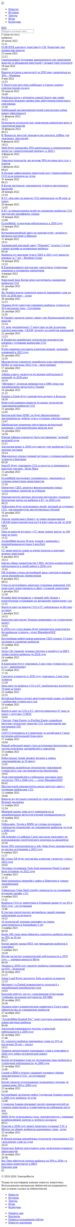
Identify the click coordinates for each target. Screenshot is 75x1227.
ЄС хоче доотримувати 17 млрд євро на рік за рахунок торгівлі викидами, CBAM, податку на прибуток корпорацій (37, 329)
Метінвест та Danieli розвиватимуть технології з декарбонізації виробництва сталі (30, 986)
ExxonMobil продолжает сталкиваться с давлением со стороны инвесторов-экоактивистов (33, 480)
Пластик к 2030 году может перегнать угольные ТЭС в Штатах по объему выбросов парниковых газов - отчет (34, 1128)
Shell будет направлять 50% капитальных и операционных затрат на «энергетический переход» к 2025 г (36, 149)
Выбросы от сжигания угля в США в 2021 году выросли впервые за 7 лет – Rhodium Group (35, 256)
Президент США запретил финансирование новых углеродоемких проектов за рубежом (31, 489)
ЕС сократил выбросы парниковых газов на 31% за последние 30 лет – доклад (31, 1043)
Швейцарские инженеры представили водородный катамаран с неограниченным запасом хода (31, 426)
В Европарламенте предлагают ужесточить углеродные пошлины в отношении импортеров (34, 269)
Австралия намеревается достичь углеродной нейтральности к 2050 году (28, 1030)
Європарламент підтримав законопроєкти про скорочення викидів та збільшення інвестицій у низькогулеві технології (36, 61)
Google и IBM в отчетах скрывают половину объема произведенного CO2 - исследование (32, 1074)
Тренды (12, 15)
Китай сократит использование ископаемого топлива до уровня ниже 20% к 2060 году (35, 1084)
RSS (3, 27)
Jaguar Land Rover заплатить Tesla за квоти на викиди (33, 978)
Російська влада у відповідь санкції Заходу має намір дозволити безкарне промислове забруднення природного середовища (35, 100)
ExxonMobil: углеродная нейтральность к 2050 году (32, 223)
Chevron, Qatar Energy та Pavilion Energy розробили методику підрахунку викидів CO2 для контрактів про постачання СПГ (33, 723)
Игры (11, 18)
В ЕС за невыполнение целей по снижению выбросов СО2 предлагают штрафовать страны (36, 212)
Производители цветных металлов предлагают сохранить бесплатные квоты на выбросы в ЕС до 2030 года (35, 498)
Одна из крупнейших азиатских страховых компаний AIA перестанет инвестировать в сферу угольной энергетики (36, 587)
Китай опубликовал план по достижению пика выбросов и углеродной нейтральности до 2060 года (36, 1062)
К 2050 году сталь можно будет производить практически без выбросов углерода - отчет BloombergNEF (35, 631)
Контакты (14, 1216)
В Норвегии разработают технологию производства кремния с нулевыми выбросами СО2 (32, 341)
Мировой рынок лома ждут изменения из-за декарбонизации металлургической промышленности (33, 813)
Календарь (14, 21)
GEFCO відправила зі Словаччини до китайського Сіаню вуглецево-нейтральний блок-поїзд (35, 734)
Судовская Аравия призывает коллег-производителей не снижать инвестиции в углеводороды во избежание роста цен (35, 1107)
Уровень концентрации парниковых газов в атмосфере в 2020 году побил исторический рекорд (35, 1052)
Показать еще (9, 1166)
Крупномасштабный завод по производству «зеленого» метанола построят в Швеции (34, 234)
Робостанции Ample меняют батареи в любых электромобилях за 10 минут (28, 760)
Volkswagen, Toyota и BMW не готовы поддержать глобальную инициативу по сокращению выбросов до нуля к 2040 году (36, 827)
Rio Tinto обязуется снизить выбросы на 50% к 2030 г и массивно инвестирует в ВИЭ (34, 1162)
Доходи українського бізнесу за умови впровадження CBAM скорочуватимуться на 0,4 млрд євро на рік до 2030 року (36, 522)
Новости (13, 9)
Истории (13, 12)
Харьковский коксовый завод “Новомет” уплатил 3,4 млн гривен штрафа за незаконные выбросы (35, 247)
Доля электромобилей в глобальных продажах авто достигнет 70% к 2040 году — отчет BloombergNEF (32, 778)
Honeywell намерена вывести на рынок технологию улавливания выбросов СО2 (32, 404)
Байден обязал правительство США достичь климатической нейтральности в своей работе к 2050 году (37, 565)
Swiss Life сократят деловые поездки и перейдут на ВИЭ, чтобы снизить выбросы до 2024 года (35, 653)
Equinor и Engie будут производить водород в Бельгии (33, 396)
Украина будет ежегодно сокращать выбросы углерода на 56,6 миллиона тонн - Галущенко (35, 307)
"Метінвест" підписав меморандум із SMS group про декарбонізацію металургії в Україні (32, 385)
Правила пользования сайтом (25, 1219)
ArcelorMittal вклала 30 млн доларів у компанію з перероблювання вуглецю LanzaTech (30, 542)
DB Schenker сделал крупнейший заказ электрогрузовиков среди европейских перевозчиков (36, 574)
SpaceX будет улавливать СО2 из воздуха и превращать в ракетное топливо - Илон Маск (35, 467)
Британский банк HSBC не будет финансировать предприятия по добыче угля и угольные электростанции (35, 417)
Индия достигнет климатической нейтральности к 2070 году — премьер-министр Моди (34, 958)
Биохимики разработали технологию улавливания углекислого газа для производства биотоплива (31, 769)
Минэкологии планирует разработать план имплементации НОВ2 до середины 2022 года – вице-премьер (36, 363)
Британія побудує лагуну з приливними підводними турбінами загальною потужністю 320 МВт (32, 995)
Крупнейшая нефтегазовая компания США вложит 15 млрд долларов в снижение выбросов (36, 640)
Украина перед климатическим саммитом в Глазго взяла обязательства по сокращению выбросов (34, 1008)
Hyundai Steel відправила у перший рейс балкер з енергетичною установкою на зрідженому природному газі (36, 599)
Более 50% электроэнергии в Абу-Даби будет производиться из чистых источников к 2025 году (37, 848)
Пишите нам (15, 1213)
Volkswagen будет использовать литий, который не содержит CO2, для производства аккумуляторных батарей (37, 508)
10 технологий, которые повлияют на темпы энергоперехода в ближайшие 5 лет (27, 923)
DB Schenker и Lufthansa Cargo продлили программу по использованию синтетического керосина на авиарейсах (35, 838)
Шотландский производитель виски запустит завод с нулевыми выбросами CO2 (33, 788)
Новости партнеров (20, 1222)
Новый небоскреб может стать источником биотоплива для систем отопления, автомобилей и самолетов (36, 747)
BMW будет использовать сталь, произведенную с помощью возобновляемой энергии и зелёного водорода (37, 1118)
